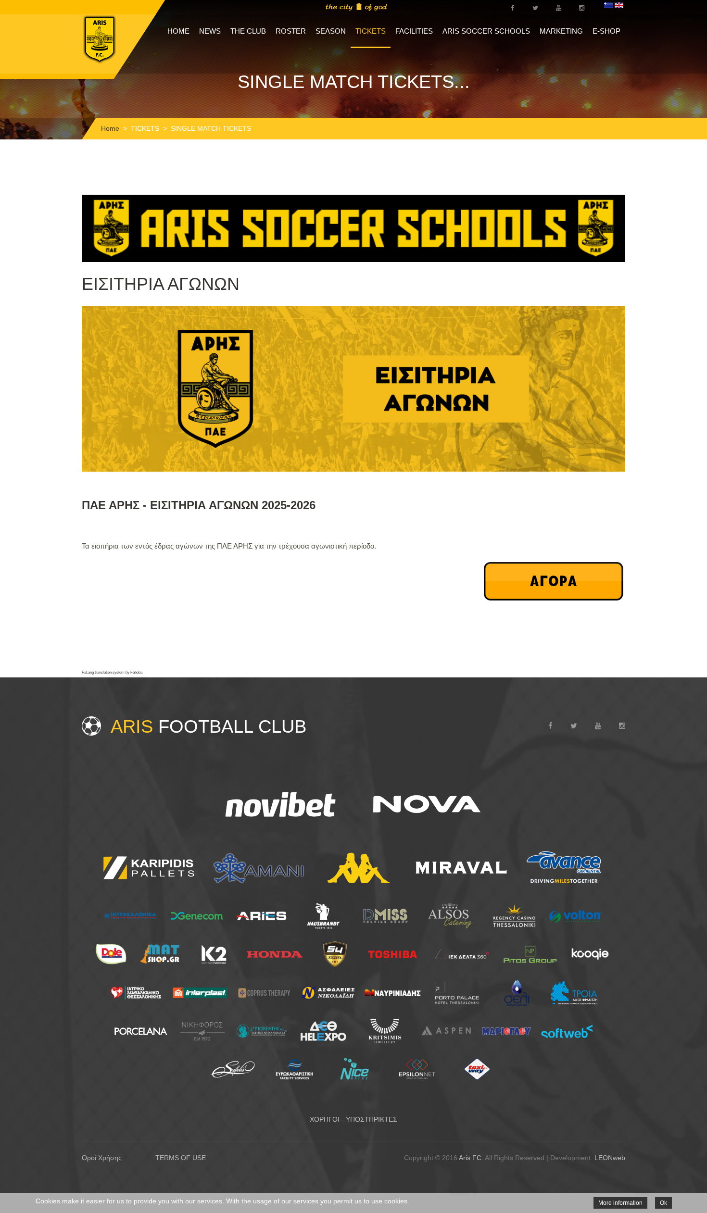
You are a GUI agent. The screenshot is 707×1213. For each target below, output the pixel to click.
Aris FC (470, 1158)
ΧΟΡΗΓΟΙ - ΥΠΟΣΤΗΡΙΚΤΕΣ (353, 1119)
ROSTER (291, 31)
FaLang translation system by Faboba (112, 672)
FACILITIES (414, 31)
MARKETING (561, 31)
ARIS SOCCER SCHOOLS (486, 31)
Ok (663, 1203)
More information (620, 1203)
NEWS (210, 31)
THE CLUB (248, 31)
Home (110, 128)
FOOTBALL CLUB (208, 726)
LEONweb (609, 1158)
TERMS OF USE (180, 1158)
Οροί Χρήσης (102, 1158)
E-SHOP (606, 31)
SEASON (331, 31)
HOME (178, 31)
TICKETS (370, 31)
